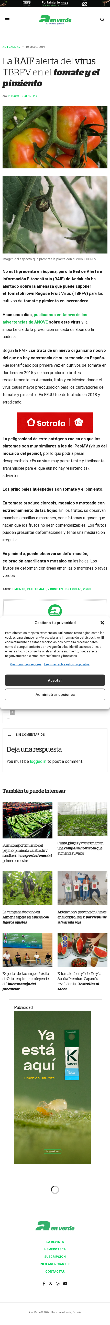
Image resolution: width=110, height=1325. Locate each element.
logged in (38, 761)
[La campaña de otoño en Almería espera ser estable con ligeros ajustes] (27, 888)
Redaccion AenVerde (23, 96)
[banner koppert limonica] (52, 1087)
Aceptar (55, 680)
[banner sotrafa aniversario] (55, 422)
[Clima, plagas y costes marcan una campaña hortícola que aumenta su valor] (82, 819)
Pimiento (18, 589)
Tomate (40, 589)
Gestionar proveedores (25, 664)
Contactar (55, 1271)
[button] (102, 622)
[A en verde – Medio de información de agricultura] (55, 20)
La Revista (55, 1242)
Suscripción (55, 1257)
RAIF (30, 589)
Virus (87, 589)
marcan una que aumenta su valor (80, 848)
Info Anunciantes (55, 1264)
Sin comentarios (30, 734)
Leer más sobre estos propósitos (67, 664)
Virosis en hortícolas (64, 589)
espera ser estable (26, 917)
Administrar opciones (55, 694)
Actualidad (11, 46)
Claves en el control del (82, 917)
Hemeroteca (55, 1249)
